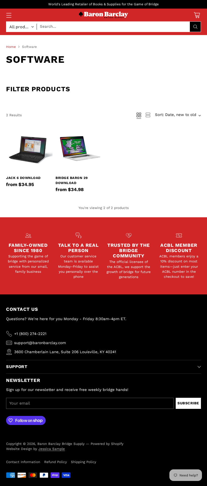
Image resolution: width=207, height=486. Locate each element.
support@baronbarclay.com (40, 343)
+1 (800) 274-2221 (30, 333)
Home (11, 47)
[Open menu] (9, 15)
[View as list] (148, 115)
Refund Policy (55, 462)
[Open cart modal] (197, 15)
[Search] (195, 26)
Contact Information (23, 462)
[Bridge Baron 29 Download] (79, 149)
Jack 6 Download (23, 178)
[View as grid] (139, 115)
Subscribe (188, 403)
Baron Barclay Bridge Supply (61, 444)
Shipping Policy (83, 462)
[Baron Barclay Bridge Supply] (103, 15)
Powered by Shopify (107, 444)
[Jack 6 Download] (29, 149)
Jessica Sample (51, 449)
